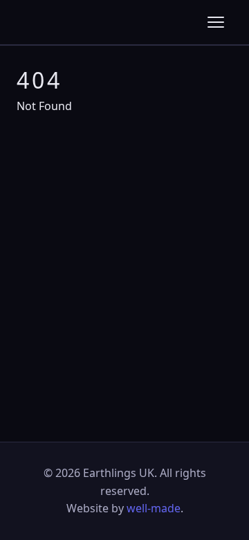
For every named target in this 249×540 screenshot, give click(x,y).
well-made (154, 508)
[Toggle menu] (216, 22)
